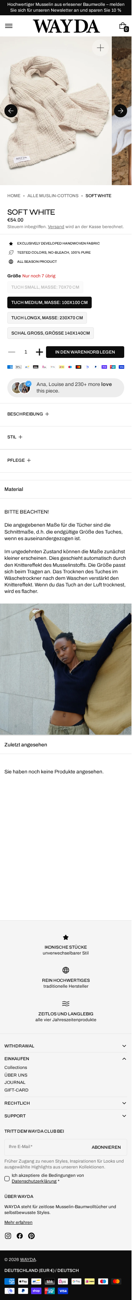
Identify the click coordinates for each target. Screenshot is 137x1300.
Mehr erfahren (18, 1222)
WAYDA (28, 1259)
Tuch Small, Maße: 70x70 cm (45, 289)
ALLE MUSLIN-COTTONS (53, 195)
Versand (56, 226)
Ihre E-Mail (19, 1146)
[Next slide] (120, 110)
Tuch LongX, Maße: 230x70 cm (47, 317)
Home (13, 195)
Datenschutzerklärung (34, 1181)
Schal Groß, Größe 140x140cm (50, 333)
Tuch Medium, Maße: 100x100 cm (49, 302)
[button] (9, 25)
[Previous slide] (11, 110)
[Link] (66, 7)
